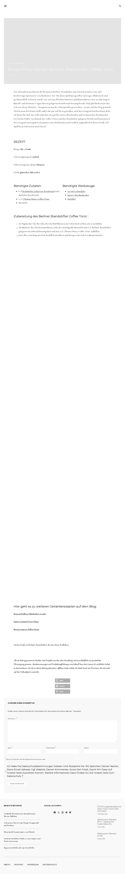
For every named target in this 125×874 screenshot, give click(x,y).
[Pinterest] (66, 812)
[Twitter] (58, 812)
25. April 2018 (101, 838)
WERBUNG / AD (20, 63)
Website (86, 748)
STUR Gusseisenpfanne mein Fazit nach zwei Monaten (109, 808)
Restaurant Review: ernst (107, 834)
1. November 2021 (102, 814)
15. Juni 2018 (100, 827)
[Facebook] (54, 812)
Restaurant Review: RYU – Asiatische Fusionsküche (107, 821)
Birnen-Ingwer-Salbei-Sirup (26, 629)
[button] (62, 680)
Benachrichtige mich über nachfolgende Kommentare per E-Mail (26, 759)
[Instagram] (62, 812)
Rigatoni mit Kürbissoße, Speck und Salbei (19, 848)
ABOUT (7, 864)
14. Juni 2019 (11, 75)
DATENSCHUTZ (50, 864)
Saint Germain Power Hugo (26, 621)
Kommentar (11, 718)
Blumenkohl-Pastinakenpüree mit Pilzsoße (19, 832)
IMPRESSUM (33, 864)
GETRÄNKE (11, 63)
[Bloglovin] (70, 812)
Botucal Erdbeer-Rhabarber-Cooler (30, 613)
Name (10, 747)
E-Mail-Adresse (51, 747)
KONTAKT (18, 864)
